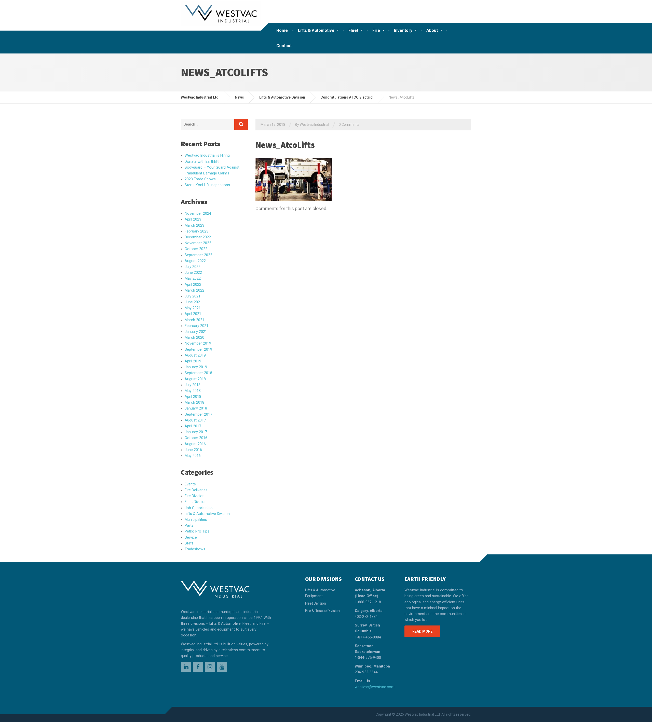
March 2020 (194, 337)
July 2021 (192, 296)
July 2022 (192, 267)
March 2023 (194, 225)
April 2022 (193, 284)
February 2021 (196, 326)
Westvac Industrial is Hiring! (207, 155)
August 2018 (195, 379)
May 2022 (193, 278)
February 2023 (196, 231)
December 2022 (198, 237)
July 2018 (192, 385)
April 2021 (193, 314)
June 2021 (193, 302)
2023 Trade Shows (200, 179)
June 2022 (193, 272)
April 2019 (193, 361)
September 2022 (198, 255)
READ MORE (422, 631)
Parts (189, 525)
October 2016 (196, 438)
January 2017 (196, 432)
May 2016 (193, 456)
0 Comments (349, 124)
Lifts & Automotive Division (207, 514)
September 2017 (198, 414)
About (432, 30)
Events (190, 484)
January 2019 (196, 367)
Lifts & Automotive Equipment (320, 593)
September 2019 (198, 349)
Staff (189, 543)
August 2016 (195, 444)
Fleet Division (196, 502)
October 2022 (196, 249)
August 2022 (195, 261)
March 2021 (194, 320)
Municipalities (196, 519)
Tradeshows (195, 549)
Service (191, 537)
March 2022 (194, 290)
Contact (284, 45)
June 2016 (193, 450)
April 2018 (193, 396)
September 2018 (198, 373)
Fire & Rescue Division (322, 611)
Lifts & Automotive (316, 30)
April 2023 (193, 219)
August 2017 (195, 420)
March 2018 (194, 402)
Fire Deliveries (196, 490)
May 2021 (193, 308)
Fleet (353, 30)
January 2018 (196, 408)
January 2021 (196, 332)
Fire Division (195, 496)
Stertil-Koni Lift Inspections (207, 185)
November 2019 (198, 343)
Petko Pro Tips (197, 531)
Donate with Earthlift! (202, 161)
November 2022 (198, 243)
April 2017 (193, 426)
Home (282, 30)
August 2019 (195, 355)
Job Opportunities (199, 508)
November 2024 (198, 213)
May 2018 (193, 391)
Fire (376, 30)
